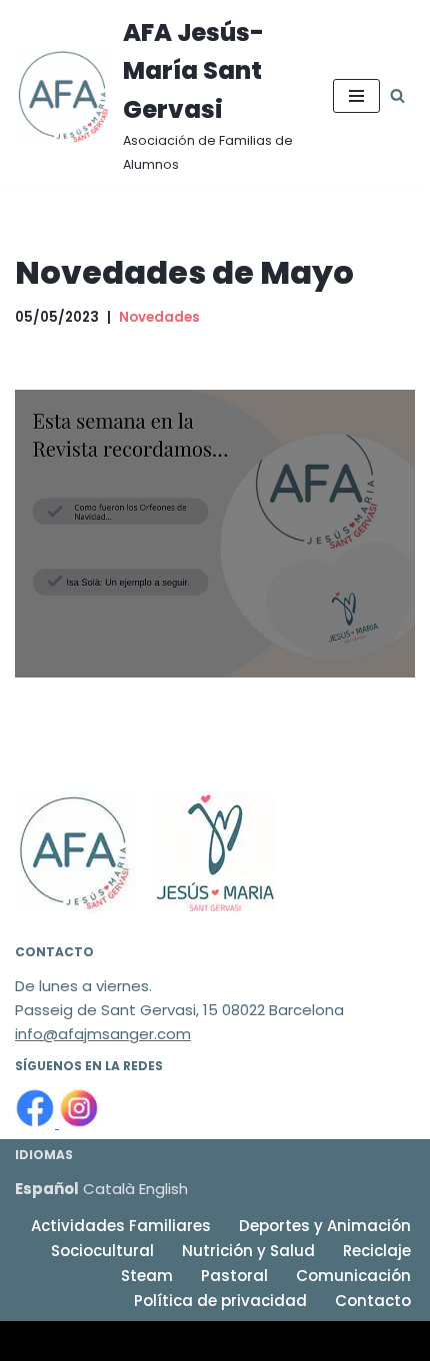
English (163, 1188)
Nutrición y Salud (248, 1250)
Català (109, 1188)
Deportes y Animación (325, 1225)
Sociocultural (102, 1250)
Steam (147, 1275)
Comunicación (353, 1275)
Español (47, 1188)
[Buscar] (397, 95)
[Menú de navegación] (356, 96)
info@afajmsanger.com (103, 1033)
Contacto (373, 1300)
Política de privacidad (220, 1300)
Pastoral (234, 1275)
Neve (34, 1340)
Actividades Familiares (121, 1225)
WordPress (249, 1340)
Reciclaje (377, 1250)
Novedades (159, 317)
